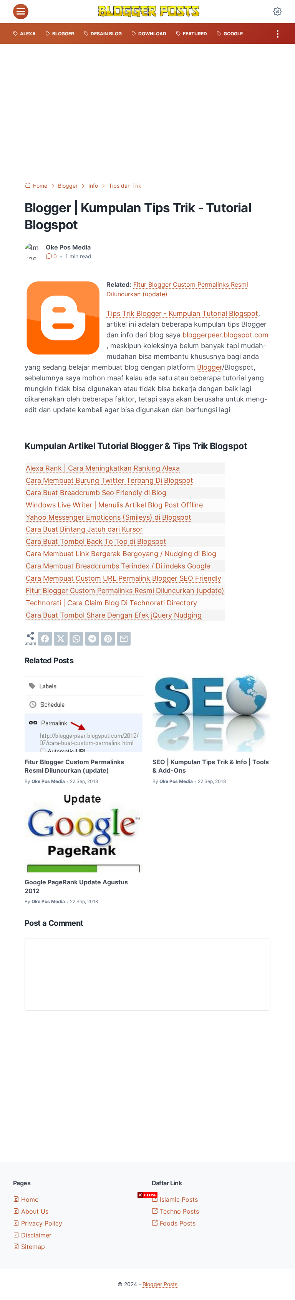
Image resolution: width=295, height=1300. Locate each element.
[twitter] (61, 639)
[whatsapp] (76, 639)
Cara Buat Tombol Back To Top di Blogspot (96, 541)
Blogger (209, 367)
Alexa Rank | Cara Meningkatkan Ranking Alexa (103, 468)
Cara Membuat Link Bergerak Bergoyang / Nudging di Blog (121, 554)
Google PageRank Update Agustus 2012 (76, 886)
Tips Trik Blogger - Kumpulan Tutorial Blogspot (182, 313)
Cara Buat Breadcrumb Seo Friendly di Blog (96, 493)
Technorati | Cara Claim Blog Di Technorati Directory (111, 603)
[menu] (20, 11)
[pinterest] (108, 639)
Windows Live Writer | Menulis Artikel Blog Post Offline (114, 505)
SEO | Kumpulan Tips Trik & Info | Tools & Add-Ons (210, 766)
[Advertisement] (147, 113)
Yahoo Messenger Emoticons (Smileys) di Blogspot (108, 517)
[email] (124, 639)
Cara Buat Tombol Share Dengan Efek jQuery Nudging (114, 615)
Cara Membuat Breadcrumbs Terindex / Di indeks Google (118, 566)
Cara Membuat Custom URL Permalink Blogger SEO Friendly (123, 578)
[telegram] (92, 639)
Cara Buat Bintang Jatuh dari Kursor (84, 529)
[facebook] (45, 639)
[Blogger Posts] (148, 11)
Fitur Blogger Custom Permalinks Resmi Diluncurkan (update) (125, 590)
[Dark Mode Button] (277, 11)
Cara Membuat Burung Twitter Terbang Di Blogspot (109, 480)
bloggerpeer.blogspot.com (225, 335)
